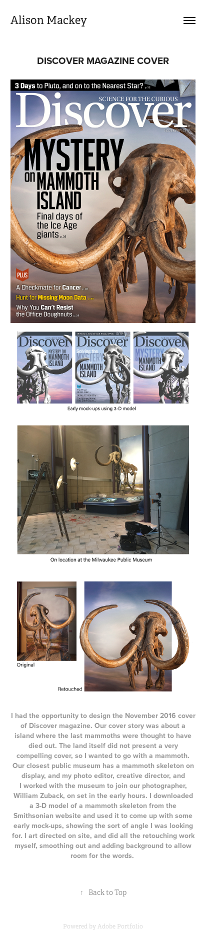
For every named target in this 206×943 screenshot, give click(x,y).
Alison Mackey (48, 20)
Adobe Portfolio (120, 926)
